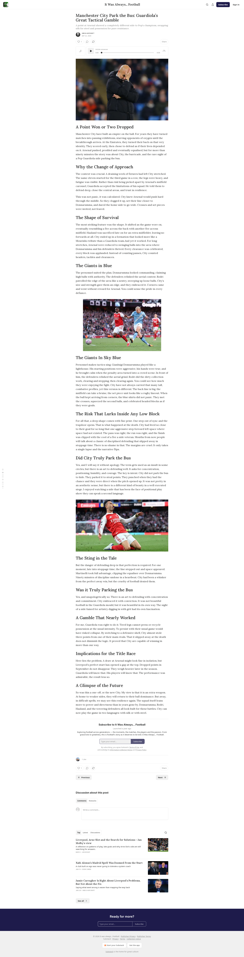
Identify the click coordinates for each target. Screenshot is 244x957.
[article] (122, 847)
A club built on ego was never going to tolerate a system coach (103, 866)
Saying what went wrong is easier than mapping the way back (103, 887)
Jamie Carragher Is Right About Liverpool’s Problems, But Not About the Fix (108, 882)
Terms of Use (134, 747)
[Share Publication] (212, 4)
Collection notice (134, 939)
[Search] (207, 4)
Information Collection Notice (121, 750)
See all (81, 901)
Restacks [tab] (92, 801)
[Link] (72, 127)
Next (160, 777)
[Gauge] (164, 51)
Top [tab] (78, 832)
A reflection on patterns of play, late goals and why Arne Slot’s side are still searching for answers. (108, 847)
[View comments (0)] (87, 41)
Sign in (236, 4)
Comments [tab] (81, 801)
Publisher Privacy (128, 936)
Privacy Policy (141, 750)
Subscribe (223, 4)
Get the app (134, 945)
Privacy (115, 939)
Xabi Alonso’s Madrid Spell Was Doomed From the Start (109, 862)
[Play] (91, 51)
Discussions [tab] (95, 832)
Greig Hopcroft (88, 33)
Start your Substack (115, 945)
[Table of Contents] (3, 478)
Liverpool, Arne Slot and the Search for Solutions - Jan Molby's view (109, 841)
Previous (85, 777)
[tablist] (87, 800)
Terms (122, 939)
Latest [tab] (85, 832)
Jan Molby (86, 852)
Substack (109, 951)
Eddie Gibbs (86, 869)
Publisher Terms (144, 936)
